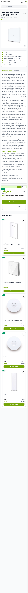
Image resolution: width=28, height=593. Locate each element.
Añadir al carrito (15, 202)
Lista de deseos (19, 207)
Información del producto (7, 70)
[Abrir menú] (22, 2)
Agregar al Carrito (15, 253)
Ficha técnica (16, 70)
